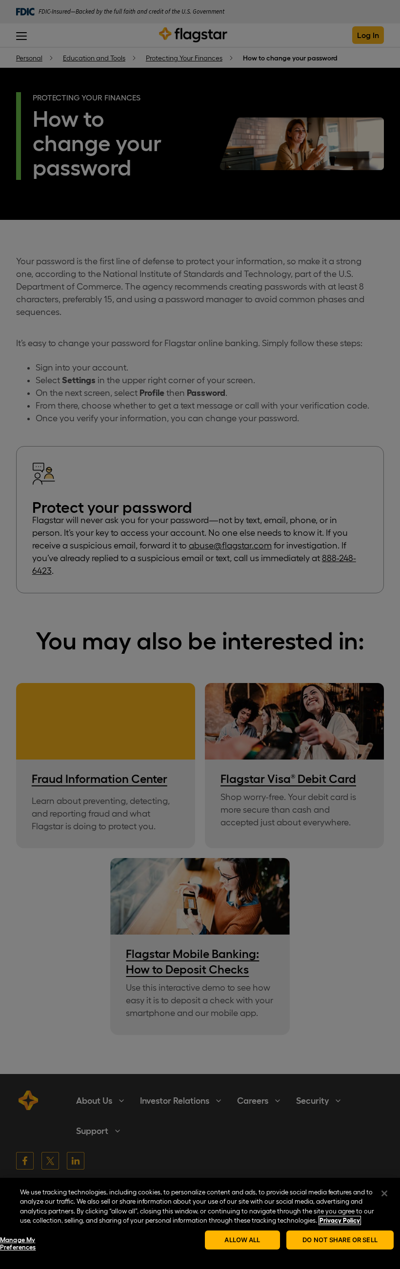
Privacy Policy (340, 1220)
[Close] (384, 1193)
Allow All (242, 1240)
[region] (200, 1223)
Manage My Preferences (18, 1243)
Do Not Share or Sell (340, 1240)
